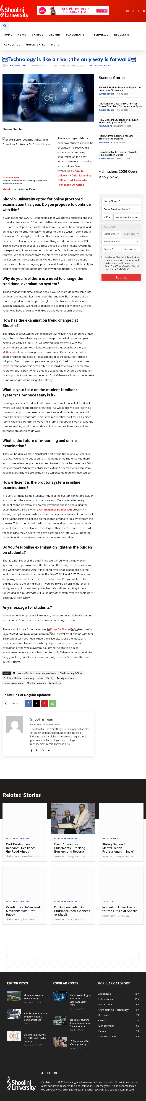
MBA (5, 352)
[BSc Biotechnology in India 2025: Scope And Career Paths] (60, 996)
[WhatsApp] (52, 703)
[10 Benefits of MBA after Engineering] (60, 1042)
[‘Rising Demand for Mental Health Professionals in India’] (121, 818)
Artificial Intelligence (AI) (55, 509)
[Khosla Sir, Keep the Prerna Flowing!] (14, 996)
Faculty (50, 678)
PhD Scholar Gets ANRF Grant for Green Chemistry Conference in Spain (121, 105)
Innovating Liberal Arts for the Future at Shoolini (120, 909)
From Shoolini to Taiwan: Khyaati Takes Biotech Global (118, 153)
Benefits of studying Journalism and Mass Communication (80, 1023)
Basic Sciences (111, 839)
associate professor (46, 673)
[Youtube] (144, 11)
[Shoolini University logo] (18, 11)
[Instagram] (127, 11)
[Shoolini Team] (4, 65)
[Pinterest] (44, 703)
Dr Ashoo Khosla (10, 177)
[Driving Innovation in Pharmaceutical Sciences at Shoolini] (73, 881)
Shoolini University (36, 683)
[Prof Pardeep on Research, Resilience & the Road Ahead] (25, 818)
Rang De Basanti (60, 629)
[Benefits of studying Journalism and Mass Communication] (60, 1020)
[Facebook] (122, 11)
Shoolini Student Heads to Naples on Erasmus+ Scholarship (120, 89)
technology (55, 683)
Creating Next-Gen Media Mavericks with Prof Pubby (24, 910)
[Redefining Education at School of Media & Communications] (14, 1014)
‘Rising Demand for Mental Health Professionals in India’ (118, 847)
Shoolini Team (18, 66)
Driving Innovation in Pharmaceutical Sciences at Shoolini (72, 910)
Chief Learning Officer (71, 673)
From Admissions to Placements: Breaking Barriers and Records (69, 847)
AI (14, 673)
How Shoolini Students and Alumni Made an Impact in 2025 (119, 121)
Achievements (105, 126)
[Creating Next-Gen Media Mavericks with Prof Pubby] (25, 881)
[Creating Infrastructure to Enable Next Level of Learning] (14, 1036)
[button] (5, 26)
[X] (138, 11)
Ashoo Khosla (25, 673)
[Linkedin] (133, 11)
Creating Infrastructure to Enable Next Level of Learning (35, 1038)
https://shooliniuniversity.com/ (45, 724)
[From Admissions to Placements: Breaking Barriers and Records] (73, 818)
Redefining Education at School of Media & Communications (36, 1016)
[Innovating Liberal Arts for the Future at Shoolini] (121, 881)
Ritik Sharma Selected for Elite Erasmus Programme (116, 137)
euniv (40, 678)
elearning (29, 678)
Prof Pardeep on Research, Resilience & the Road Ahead (22, 847)
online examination (14, 683)
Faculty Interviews (100, 66)
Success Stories (106, 94)
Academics (108, 902)
